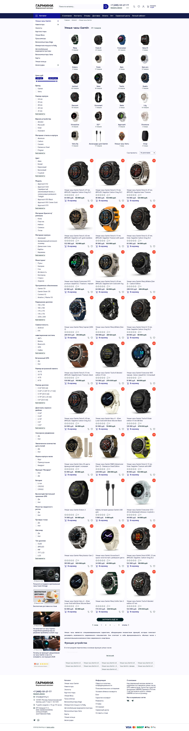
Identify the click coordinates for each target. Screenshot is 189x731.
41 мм (40, 111)
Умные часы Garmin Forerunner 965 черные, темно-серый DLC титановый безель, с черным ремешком (141, 374)
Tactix (121, 86)
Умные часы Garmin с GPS (110, 666)
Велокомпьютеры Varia (44, 55)
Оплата (105, 16)
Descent (75, 105)
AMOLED (41, 547)
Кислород (41, 275)
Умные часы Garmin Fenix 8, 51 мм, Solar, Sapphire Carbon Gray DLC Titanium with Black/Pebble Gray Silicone (139, 328)
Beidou (40, 341)
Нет (39, 364)
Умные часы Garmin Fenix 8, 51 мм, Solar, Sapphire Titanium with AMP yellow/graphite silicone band (139, 465)
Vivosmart (98, 105)
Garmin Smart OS (44, 291)
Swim (122, 105)
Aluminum (41, 138)
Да (39, 361)
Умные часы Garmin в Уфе (146, 666)
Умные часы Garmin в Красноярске (146, 663)
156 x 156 (41, 305)
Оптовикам (100, 707)
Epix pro (145, 67)
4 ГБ (39, 377)
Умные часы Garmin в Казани (128, 663)
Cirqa (145, 144)
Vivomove (145, 125)
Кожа (40, 219)
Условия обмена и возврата (106, 692)
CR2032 (41, 486)
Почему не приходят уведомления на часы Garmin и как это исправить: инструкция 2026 (46, 655)
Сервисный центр (123, 16)
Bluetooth (41, 344)
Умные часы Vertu (122, 144)
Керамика (41, 252)
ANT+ (40, 338)
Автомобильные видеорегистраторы (43, 50)
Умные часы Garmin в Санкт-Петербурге (74, 663)
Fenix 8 (98, 48)
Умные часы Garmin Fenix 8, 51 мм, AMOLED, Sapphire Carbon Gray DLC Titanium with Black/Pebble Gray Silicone (109, 191)
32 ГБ (40, 375)
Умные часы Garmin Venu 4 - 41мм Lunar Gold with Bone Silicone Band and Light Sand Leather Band (77, 602)
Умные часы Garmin (43, 21)
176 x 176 (41, 314)
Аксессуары (40, 65)
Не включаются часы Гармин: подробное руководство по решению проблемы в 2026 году (45, 631)
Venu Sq (75, 144)
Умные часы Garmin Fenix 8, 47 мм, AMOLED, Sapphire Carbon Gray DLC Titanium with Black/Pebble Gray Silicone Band (77, 191)
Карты (37, 58)
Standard (41, 131)
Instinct (75, 86)
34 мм (40, 99)
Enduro (75, 67)
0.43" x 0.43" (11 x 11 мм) (47, 391)
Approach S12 (43, 184)
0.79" (40, 419)
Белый (40, 164)
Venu (98, 86)
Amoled (40, 122)
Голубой (41, 173)
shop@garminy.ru (42, 697)
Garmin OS (42, 289)
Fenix (98, 67)
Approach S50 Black (45, 199)
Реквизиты (99, 701)
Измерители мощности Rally (46, 46)
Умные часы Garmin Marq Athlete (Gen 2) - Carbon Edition (141, 282)
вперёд (124, 625)
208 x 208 (42, 317)
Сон (39, 269)
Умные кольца (40, 62)
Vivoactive (75, 125)
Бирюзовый (42, 167)
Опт (111, 16)
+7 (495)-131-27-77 (120, 5)
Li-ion (40, 483)
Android (41, 328)
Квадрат (41, 465)
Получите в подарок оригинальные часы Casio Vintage (46, 585)
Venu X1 (145, 48)
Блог (97, 695)
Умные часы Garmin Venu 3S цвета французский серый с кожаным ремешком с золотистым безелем (77, 465)
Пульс (40, 263)
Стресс (40, 278)
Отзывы (87, 16)
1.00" (40, 425)
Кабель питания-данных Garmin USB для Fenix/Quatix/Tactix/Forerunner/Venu (109, 511)
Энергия (41, 281)
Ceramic (41, 144)
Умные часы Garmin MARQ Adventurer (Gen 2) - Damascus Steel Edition (109, 465)
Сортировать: (132, 153)
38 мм (40, 105)
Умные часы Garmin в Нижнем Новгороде (74, 666)
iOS (39, 331)
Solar (40, 128)
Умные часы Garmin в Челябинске (92, 666)
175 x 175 (41, 311)
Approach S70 (43, 205)
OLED (40, 544)
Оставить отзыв (102, 713)
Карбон (40, 249)
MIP (39, 550)
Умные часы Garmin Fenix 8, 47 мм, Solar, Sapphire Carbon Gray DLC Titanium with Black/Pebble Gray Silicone (139, 237)
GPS (39, 347)
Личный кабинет (138, 16)
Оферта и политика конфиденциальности (104, 684)
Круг (39, 459)
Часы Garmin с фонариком (128, 666)
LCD (39, 556)
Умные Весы (40, 35)
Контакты (78, 16)
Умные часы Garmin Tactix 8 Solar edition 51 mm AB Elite (139, 419)
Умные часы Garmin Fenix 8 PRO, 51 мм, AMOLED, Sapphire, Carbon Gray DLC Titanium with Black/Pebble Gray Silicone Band (141, 557)
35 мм (40, 102)
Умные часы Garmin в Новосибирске (92, 663)
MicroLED (41, 125)
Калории (41, 266)
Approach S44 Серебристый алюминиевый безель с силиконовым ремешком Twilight (47, 192)
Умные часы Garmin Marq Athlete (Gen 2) (109, 328)
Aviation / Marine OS (45, 297)
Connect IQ (42, 294)
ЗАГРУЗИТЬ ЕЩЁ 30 (110, 620)
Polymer (41, 150)
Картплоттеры (40, 32)
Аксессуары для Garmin (98, 144)
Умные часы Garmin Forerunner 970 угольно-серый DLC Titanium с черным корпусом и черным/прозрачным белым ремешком (78, 282)
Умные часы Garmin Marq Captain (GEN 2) (78, 328)
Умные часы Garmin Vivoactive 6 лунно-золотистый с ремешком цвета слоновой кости (110, 557)
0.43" (40, 416)
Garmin (40, 89)
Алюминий (42, 238)
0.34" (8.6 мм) (43, 388)
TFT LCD (41, 553)
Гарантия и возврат (103, 698)
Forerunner (121, 48)
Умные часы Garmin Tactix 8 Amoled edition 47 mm (140, 602)
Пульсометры (40, 39)
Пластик (41, 222)
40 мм (40, 108)
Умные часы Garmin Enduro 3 (75, 510)
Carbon (40, 141)
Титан (40, 230)
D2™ (98, 125)
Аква (39, 161)
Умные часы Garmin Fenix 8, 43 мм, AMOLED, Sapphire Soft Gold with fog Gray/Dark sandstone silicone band (109, 282)
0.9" (39, 422)
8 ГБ (39, 380)
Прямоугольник (44, 462)
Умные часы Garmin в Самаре (110, 669)
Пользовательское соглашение (107, 688)
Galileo (40, 350)
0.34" (40, 413)
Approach (121, 125)
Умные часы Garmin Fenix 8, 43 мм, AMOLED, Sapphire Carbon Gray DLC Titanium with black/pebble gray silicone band (77, 419)
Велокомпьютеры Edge (44, 42)
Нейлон (40, 225)
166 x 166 (41, 308)
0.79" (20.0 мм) (43, 394)
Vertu (40, 92)
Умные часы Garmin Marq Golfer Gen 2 (110, 601)
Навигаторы (40, 25)
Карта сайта (50, 727)
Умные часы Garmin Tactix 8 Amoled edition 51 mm (109, 374)
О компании (67, 16)
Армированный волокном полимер (47, 242)
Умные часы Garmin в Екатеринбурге (110, 663)
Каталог (43, 16)
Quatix (145, 86)
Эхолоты (38, 28)
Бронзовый (42, 170)
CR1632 (40, 489)
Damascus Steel (44, 147)
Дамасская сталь (44, 246)
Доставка (96, 16)
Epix (121, 67)
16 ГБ (40, 372)
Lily (145, 105)
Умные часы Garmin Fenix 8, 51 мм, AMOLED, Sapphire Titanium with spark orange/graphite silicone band (110, 237)
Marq (75, 48)
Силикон (41, 228)
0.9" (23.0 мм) (43, 400)
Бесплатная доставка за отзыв (45, 606)
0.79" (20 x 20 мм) (45, 397)
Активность (42, 272)
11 (118, 625)
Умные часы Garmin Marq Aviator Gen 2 (78, 555)
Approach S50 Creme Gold (47, 202)
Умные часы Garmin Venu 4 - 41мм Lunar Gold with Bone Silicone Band (109, 419)
